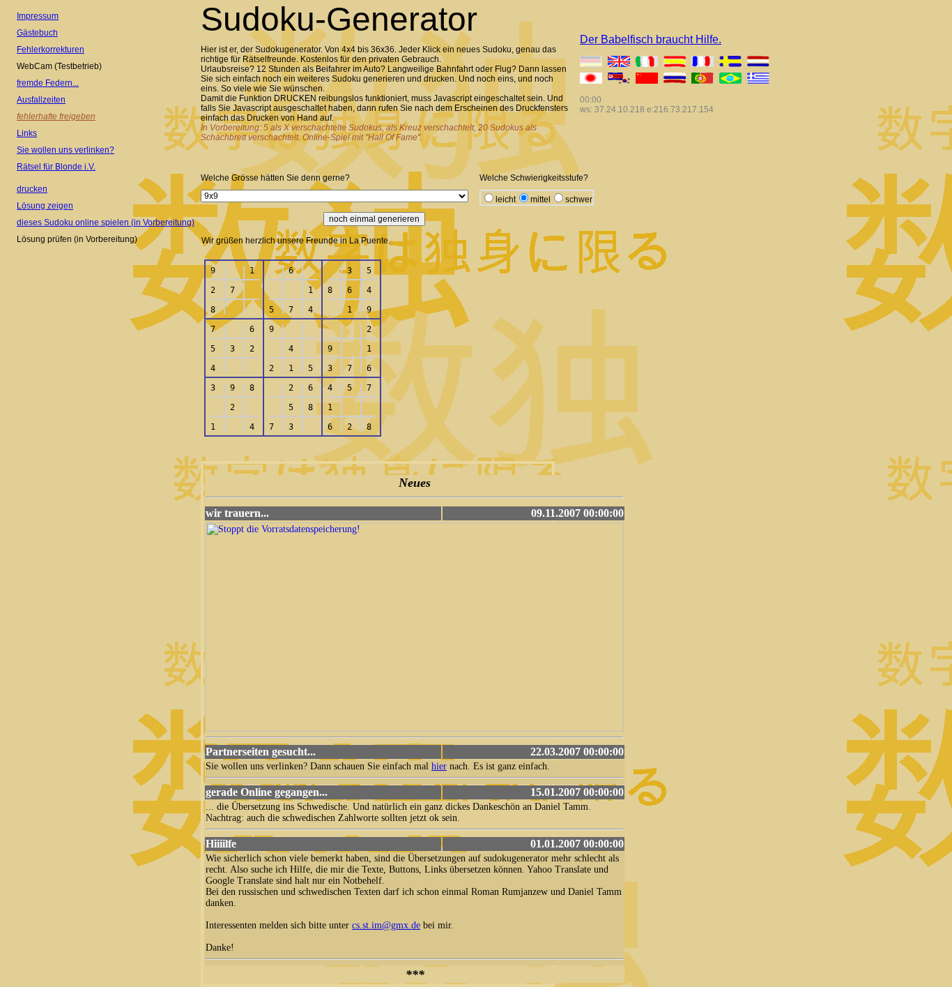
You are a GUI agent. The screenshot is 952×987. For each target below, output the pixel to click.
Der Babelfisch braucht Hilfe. (650, 39)
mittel (540, 199)
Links (27, 133)
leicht (506, 199)
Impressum (38, 16)
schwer (578, 199)
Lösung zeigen (45, 206)
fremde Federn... (48, 83)
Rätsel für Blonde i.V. (56, 167)
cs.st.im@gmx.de (386, 925)
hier (439, 766)
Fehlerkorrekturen (50, 49)
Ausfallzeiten (41, 100)
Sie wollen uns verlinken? (65, 150)
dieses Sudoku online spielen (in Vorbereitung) (105, 222)
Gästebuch (37, 33)
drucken (32, 189)
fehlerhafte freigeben (56, 116)
